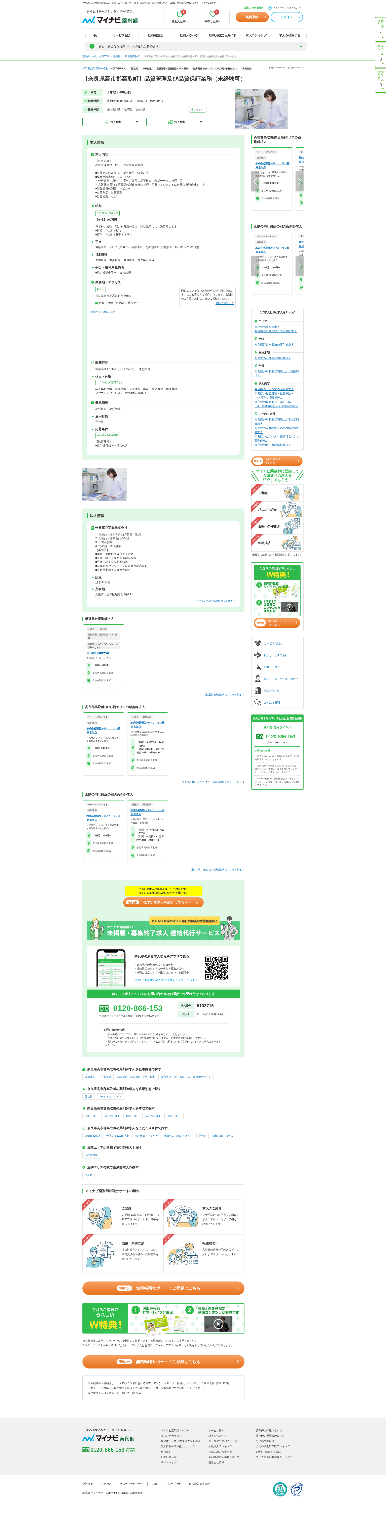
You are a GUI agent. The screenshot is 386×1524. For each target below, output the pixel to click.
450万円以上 (153, 1116)
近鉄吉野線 (91, 1155)
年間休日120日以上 (117, 1135)
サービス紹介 (122, 35)
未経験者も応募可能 (108, 435)
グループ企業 (173, 1483)
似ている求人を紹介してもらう (159, 902)
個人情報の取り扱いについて (178, 1446)
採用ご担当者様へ (253, 7)
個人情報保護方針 (199, 1483)
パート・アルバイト (110, 1096)
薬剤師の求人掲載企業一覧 (224, 1456)
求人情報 (116, 122)
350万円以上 (112, 1116)
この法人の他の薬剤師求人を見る (214, 601)
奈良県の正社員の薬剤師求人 (273, 358)
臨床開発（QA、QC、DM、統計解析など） (186, 1076)
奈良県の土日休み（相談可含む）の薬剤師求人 (277, 438)
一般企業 (106, 1076)
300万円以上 (92, 1116)
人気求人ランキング (220, 1446)
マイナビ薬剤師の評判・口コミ (274, 1456)
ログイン (286, 17)
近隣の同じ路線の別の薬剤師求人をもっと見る (216, 869)
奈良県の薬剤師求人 (267, 327)
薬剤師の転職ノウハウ (269, 1430)
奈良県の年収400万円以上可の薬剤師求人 (277, 421)
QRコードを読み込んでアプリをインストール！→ (166, 980)
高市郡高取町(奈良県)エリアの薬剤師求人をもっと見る (211, 782)
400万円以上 (133, 1116)
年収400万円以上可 (107, 213)
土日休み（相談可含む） (110, 382)
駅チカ (100, 289)
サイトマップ (169, 1462)
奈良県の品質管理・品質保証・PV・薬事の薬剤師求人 (274, 395)
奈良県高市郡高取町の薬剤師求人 (276, 331)
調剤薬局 (90, 1076)
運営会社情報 (216, 1462)
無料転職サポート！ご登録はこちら (159, 1288)
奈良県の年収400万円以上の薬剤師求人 (277, 373)
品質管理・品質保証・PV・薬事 (136, 1076)
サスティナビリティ (131, 1483)
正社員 (88, 1096)
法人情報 (180, 122)
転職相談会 (155, 35)
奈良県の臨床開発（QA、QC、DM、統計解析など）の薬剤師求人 (276, 404)
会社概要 (87, 1483)
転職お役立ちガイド (222, 35)
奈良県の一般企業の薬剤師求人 (274, 389)
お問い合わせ (169, 1456)
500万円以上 (174, 1116)
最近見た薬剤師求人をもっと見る (223, 694)
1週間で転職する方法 (268, 1451)
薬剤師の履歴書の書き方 (270, 1435)
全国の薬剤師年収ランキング (273, 1446)
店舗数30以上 (93, 1135)
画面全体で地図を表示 (103, 311)
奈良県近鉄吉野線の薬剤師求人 (274, 344)
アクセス (198, 110)
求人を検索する (289, 35)
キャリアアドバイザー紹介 (224, 1441)
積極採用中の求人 (222, 1135)
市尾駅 (88, 1174)
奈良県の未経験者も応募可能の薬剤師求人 (277, 430)
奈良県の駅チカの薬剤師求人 (273, 444)
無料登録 (252, 17)
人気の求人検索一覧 (220, 1451)
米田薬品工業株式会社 (95, 68)
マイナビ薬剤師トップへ (175, 1430)
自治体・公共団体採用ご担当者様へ (182, 1441)
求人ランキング (256, 35)
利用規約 (166, 1451)
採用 (154, 1483)
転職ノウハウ (189, 35)
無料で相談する (225, 303)
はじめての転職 (265, 1441)
